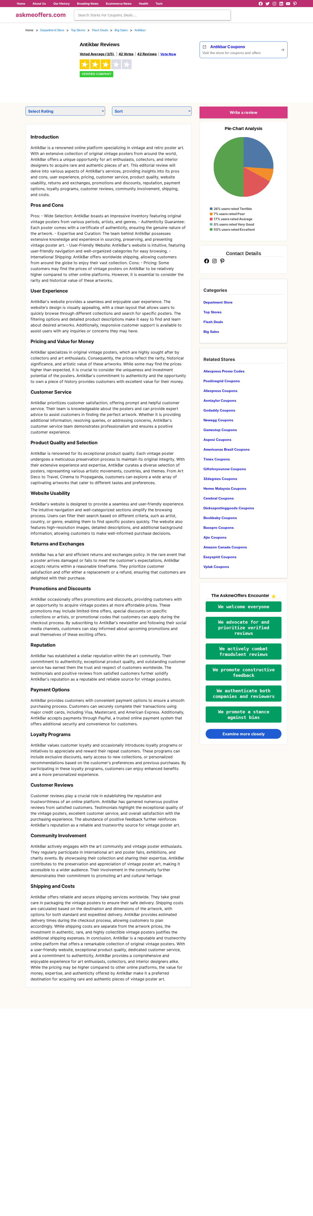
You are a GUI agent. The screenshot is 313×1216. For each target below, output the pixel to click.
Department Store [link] (52, 30)
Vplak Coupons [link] (216, 567)
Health (143, 3)
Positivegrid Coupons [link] (221, 381)
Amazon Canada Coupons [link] (225, 547)
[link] (49, 65)
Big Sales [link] (121, 30)
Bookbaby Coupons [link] (220, 518)
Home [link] (29, 30)
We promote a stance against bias (243, 714)
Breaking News (88, 3)
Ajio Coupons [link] (214, 537)
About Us (39, 3)
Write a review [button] (243, 112)
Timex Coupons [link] (216, 459)
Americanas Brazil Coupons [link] (226, 449)
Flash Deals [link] (100, 30)
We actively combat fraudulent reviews (243, 651)
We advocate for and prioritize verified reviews (243, 627)
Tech (159, 3)
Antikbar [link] (140, 30)
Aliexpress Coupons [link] (220, 391)
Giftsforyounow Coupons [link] (224, 469)
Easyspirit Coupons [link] (219, 557)
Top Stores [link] (78, 30)
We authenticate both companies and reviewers (244, 693)
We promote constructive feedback (244, 672)
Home (21, 3)
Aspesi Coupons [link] (217, 440)
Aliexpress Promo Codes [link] (224, 371)
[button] (243, 606)
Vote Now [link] (168, 54)
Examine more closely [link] (244, 733)
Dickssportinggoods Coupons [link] (228, 508)
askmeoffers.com (41, 14)
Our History (61, 3)
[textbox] (152, 15)
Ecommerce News (119, 3)
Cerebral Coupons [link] (218, 498)
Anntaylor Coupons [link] (219, 400)
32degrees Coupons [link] (220, 479)
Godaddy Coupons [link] (219, 410)
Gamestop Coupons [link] (220, 430)
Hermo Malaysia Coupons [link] (224, 488)
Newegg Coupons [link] (218, 420)
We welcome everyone (243, 606)
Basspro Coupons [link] (218, 528)
